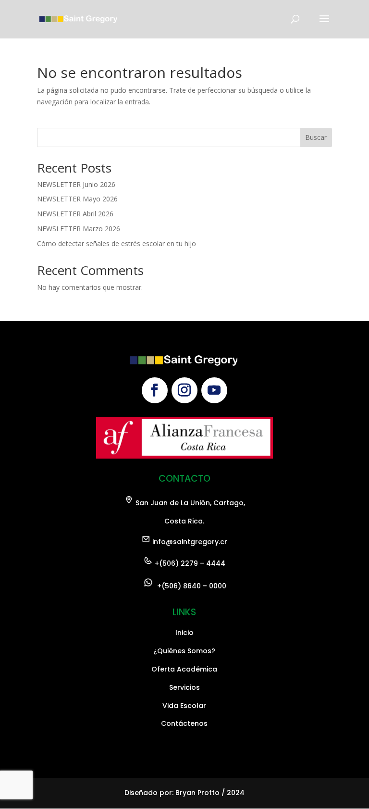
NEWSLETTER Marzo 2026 (78, 228)
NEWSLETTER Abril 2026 (75, 213)
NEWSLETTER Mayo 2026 (77, 198)
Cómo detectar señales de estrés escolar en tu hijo (116, 243)
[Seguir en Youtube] (214, 390)
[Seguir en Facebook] (155, 390)
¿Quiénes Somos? (184, 651)
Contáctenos (184, 723)
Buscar (316, 137)
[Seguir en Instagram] (184, 390)
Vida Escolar (184, 705)
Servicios (184, 687)
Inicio (184, 632)
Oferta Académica (184, 669)
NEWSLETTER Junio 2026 (76, 184)
